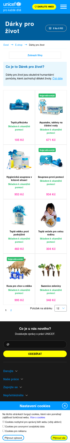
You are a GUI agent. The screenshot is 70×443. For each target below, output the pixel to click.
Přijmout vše (59, 437)
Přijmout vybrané (13, 437)
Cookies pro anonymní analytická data (25, 426)
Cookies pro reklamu (16, 430)
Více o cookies (37, 417)
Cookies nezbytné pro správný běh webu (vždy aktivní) (33, 421)
